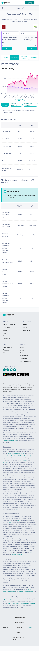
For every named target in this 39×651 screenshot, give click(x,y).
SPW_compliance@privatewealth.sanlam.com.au (21, 603)
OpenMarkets (23, 460)
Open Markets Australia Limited (15, 453)
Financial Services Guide (10, 440)
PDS (18, 520)
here (16, 509)
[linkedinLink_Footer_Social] (15, 369)
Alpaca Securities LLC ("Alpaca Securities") (19, 456)
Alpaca (5, 462)
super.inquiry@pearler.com (10, 599)
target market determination (25, 591)
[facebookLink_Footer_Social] (4, 369)
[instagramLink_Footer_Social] (8, 369)
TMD (9, 522)
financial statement (17, 554)
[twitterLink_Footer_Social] (11, 369)
